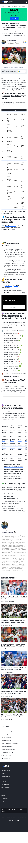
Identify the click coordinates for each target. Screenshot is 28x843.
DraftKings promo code (7, 752)
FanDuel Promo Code (9, 494)
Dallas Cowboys (20, 444)
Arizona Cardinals (20, 459)
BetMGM (16, 285)
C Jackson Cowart (11, 40)
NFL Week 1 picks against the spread (13, 466)
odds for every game (11, 413)
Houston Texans (4, 435)
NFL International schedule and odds (13, 469)
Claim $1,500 (13, 307)
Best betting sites (5, 728)
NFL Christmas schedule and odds (13, 473)
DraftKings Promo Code (10, 496)
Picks (8, 6)
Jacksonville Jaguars (20, 435)
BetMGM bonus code (6, 737)
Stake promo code (6, 755)
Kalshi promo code (6, 758)
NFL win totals (8, 285)
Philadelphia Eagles (5, 444)
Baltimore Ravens (4, 431)
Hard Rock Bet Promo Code (11, 498)
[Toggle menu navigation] (26, 2)
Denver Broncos (20, 440)
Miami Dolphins (12, 426)
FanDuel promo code (6, 746)
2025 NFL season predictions (16, 322)
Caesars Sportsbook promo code (9, 743)
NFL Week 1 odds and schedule (12, 464)
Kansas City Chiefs (5, 440)
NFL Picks (14, 6)
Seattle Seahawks (12, 459)
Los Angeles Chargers (12, 440)
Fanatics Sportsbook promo (8, 749)
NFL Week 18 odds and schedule (12, 476)
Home (3, 6)
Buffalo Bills (5, 426)
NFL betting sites (10, 489)
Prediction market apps (7, 731)
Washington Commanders (13, 444)
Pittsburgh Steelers (12, 431)
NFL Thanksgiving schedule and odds (13, 471)
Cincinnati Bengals (20, 431)
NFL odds (10, 227)
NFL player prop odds (10, 225)
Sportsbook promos (6, 734)
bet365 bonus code (6, 740)
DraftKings (9, 102)
